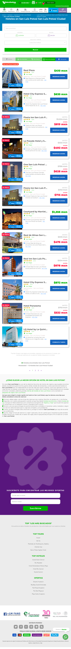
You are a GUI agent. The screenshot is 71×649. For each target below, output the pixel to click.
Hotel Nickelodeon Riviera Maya (38, 566)
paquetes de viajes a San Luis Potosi (13, 392)
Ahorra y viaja (39, 643)
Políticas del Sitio (27, 641)
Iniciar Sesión (50, 2)
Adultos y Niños (35, 39)
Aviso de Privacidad (36, 641)
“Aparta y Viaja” (49, 403)
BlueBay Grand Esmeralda (38, 585)
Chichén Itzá (38, 547)
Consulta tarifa (58, 342)
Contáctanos (19, 641)
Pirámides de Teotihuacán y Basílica (38, 544)
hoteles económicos (49, 401)
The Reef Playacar (38, 591)
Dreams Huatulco (38, 582)
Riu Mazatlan (38, 563)
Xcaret (38, 538)
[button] (26, 10)
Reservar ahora (59, 76)
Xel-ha (38, 541)
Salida (51, 32)
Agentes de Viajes (52, 641)
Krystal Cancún (38, 572)
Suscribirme (35, 508)
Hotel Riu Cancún (38, 569)
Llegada (20, 32)
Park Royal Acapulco (38, 588)
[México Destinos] (10, 2)
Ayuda (58, 641)
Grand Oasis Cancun (38, 560)
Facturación (44, 641)
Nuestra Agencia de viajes (9, 641)
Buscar (35, 50)
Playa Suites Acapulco (38, 594)
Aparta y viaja (31, 643)
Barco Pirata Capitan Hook (38, 550)
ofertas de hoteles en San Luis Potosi (39, 391)
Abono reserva (64, 641)
